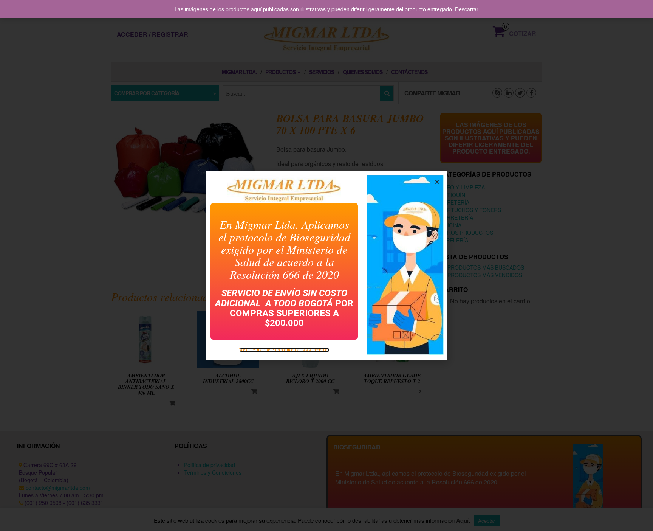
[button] (437, 182)
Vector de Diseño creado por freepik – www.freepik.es (284, 350)
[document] (326, 265)
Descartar (466, 9)
